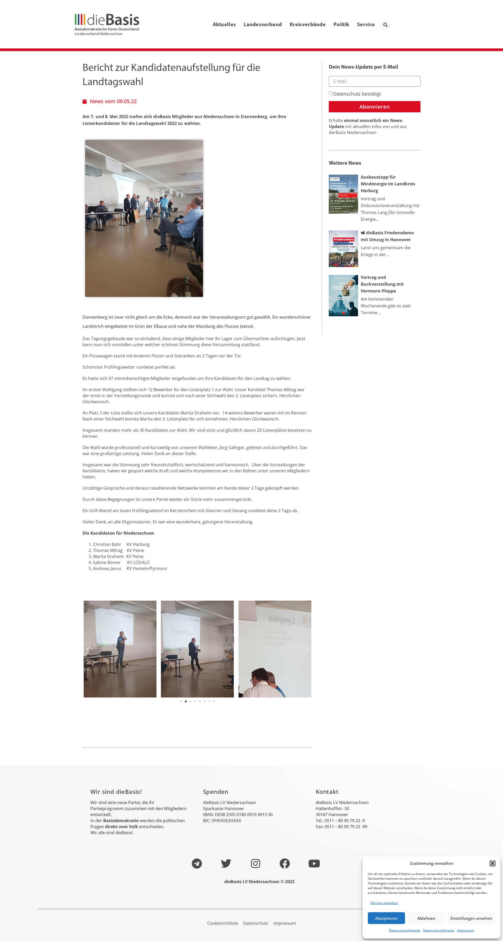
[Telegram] (196, 863)
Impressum (465, 930)
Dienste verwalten (384, 903)
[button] (492, 863)
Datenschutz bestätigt (357, 94)
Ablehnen (426, 918)
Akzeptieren (386, 918)
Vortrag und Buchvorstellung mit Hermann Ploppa (382, 284)
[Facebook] (284, 863)
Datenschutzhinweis (404, 930)
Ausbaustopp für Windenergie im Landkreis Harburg (388, 183)
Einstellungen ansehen (471, 918)
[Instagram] (255, 863)
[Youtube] (314, 863)
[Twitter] (226, 863)
